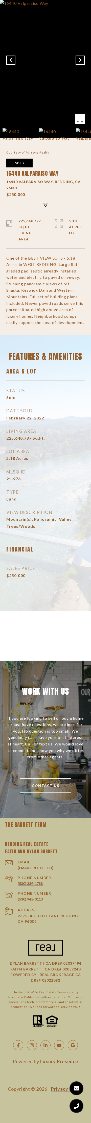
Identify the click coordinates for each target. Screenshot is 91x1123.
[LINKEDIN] (45, 1045)
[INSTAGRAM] (32, 1045)
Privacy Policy (67, 1089)
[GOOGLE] (73, 1045)
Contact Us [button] (45, 785)
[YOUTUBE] (59, 1045)
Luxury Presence (59, 1061)
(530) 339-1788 (30, 883)
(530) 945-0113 (30, 899)
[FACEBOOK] (18, 1045)
